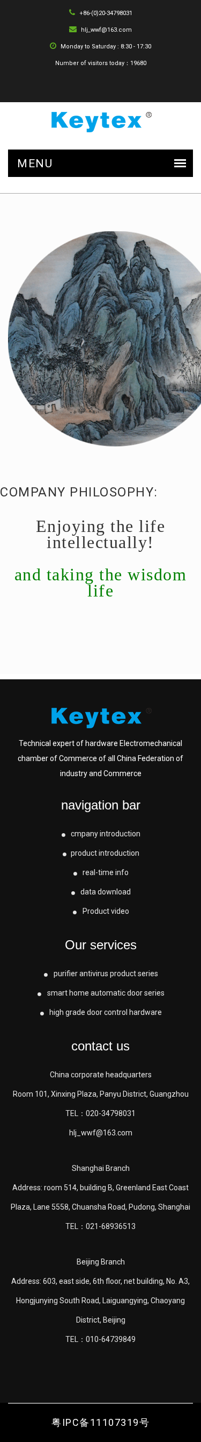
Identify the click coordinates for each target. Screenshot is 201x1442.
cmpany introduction (104, 833)
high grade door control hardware (105, 1012)
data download (105, 891)
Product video (105, 911)
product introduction (105, 853)
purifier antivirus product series (105, 973)
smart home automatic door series (105, 993)
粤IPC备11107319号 (100, 1422)
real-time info (105, 872)
